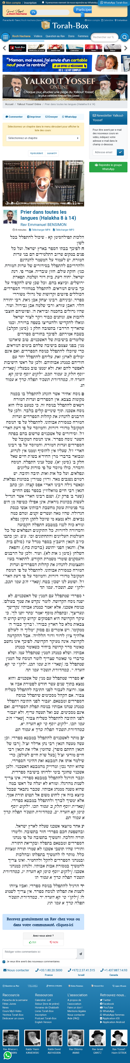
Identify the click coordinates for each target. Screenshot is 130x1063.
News (6, 1007)
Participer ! (84, 12)
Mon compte (13, 2)
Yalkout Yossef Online (29, 104)
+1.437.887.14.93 (115, 970)
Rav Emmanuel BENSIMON (43, 224)
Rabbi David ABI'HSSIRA (54, 1051)
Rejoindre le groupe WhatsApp (110, 167)
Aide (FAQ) (73, 1018)
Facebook (108, 1003)
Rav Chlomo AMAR (76, 1051)
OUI (33, 942)
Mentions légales (77, 1011)
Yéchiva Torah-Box (13, 1015)
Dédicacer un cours (13, 1018)
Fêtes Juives (9, 1003)
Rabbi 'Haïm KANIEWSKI (32, 1051)
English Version (43, 1022)
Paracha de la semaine (15, 1000)
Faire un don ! (75, 1007)
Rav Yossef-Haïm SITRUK (119, 1051)
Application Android (113, 1022)
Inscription (30, 2)
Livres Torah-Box (44, 1011)
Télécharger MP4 (40, 229)
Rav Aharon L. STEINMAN (10, 1051)
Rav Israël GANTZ (97, 1051)
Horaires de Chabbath (47, 1007)
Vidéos (38, 36)
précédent (37, 153)
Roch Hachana (21, 36)
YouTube (108, 1007)
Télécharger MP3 (64, 229)
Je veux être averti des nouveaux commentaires (33, 961)
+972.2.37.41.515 (83, 970)
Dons (71, 36)
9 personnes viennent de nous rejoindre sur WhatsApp (72, 2)
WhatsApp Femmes (113, 1015)
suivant (51, 153)
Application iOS (111, 1018)
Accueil (9, 104)
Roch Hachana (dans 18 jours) (36, 20)
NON (55, 942)
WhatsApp (108, 1011)
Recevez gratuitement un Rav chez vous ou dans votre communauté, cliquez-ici (43, 922)
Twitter (106, 1000)
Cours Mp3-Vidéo (12, 1011)
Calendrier (108, 20)
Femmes (83, 36)
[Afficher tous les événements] (43, 2)
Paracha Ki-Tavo (11, 20)
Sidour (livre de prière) (47, 1003)
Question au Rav (55, 36)
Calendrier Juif (43, 1000)
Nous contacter (18, 970)
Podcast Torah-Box (45, 1018)
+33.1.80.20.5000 (50, 970)
